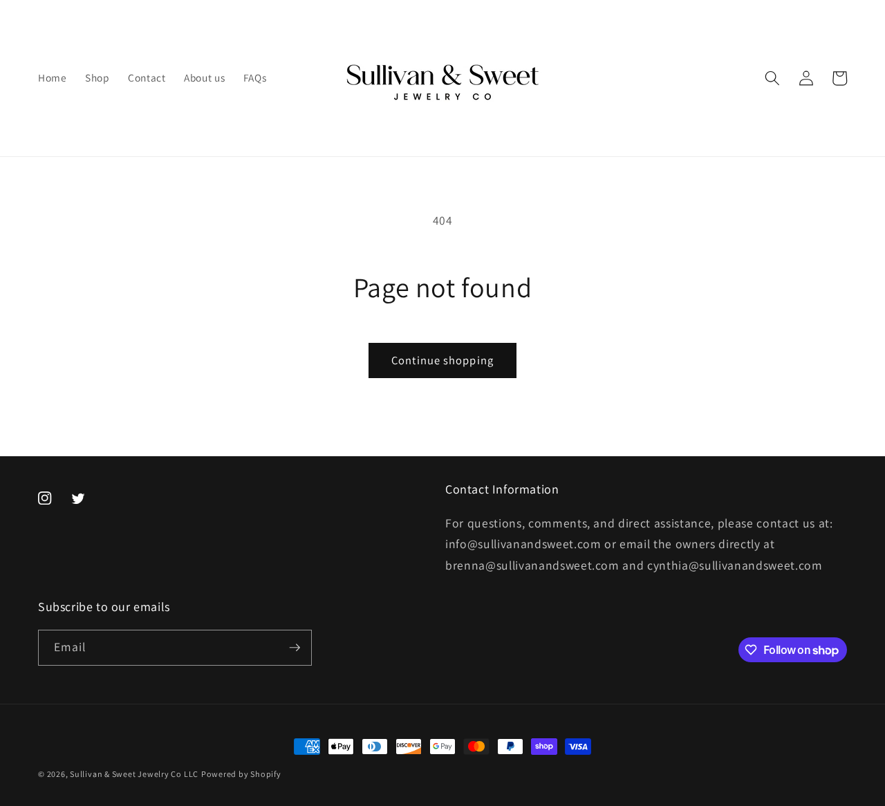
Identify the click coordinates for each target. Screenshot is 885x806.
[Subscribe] (294, 648)
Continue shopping (442, 360)
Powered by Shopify (241, 774)
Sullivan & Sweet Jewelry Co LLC (134, 774)
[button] (772, 78)
